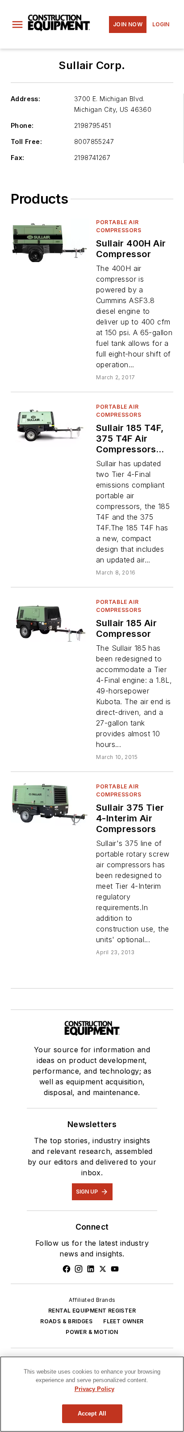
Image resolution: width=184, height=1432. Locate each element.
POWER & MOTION (92, 1332)
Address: (25, 99)
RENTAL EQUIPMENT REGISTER (92, 1310)
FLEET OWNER (123, 1321)
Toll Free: (26, 141)
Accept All (92, 1413)
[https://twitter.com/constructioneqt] (102, 1268)
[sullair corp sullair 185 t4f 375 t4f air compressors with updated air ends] (50, 424)
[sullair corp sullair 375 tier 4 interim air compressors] (50, 804)
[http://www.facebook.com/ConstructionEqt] (66, 1268)
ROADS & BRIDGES (66, 1321)
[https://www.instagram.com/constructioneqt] (78, 1268)
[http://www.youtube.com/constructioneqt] (114, 1268)
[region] (92, 1394)
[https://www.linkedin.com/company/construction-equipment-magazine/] (90, 1268)
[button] (17, 24)
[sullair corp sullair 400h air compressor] (50, 240)
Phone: (22, 125)
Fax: (18, 157)
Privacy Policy (94, 1389)
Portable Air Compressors (119, 226)
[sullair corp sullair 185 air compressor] (50, 619)
